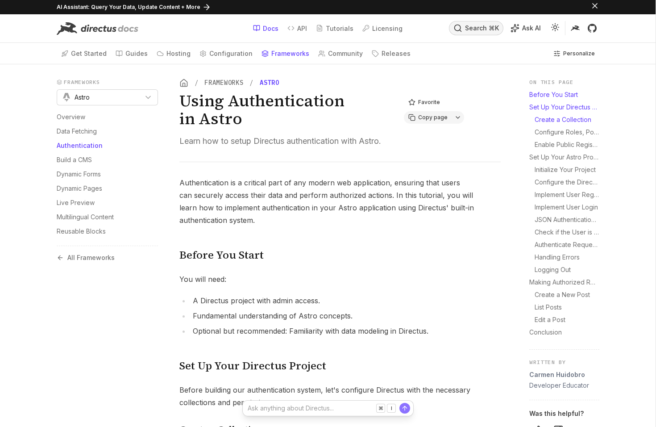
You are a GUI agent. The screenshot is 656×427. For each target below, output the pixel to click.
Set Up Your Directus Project (252, 365)
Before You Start (221, 254)
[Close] (594, 7)
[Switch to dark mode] (555, 28)
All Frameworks (91, 257)
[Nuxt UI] (97, 28)
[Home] (183, 83)
